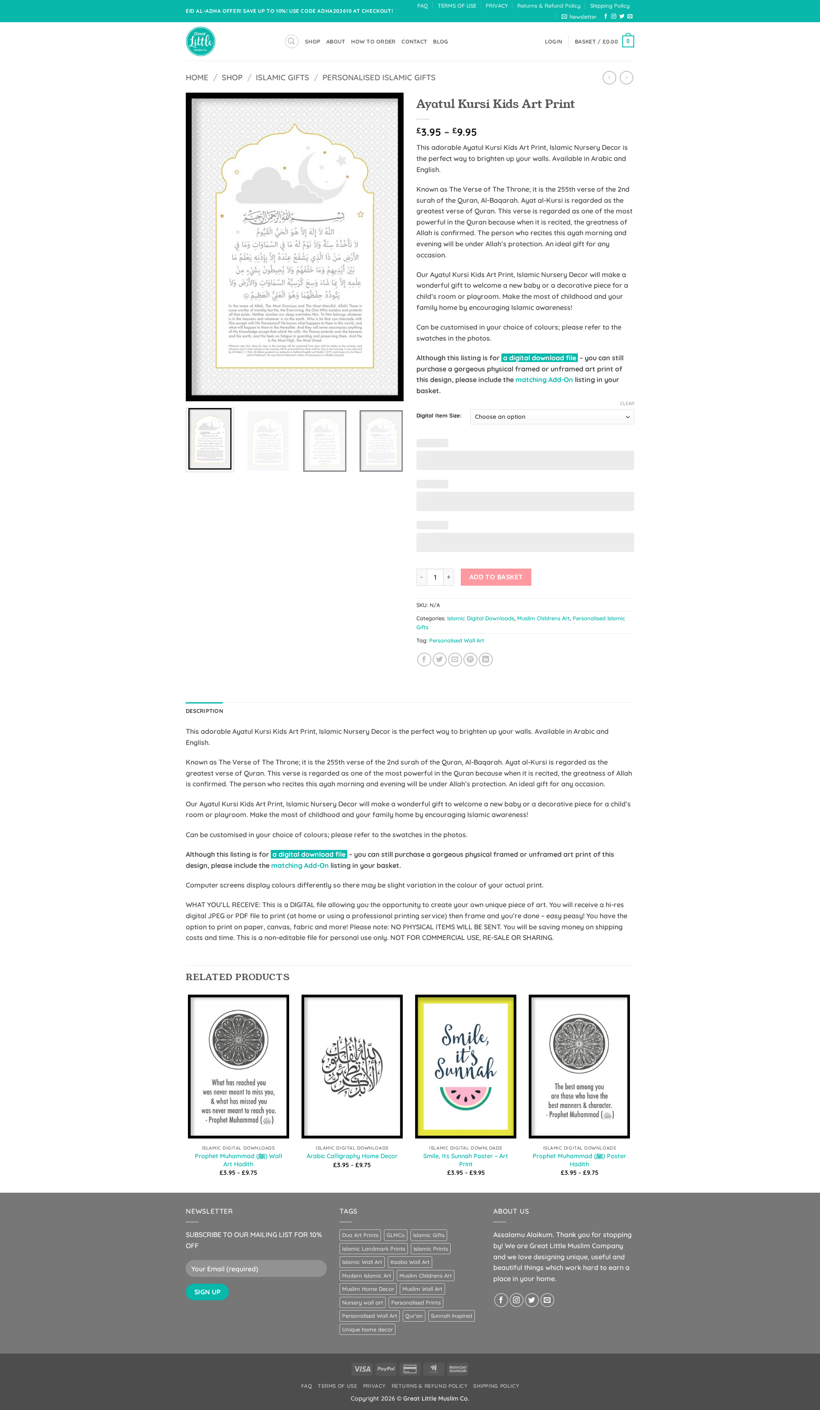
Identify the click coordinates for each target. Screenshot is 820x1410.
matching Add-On (544, 379)
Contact (414, 41)
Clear (627, 403)
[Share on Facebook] (424, 660)
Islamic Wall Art (362, 1261)
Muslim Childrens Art (543, 618)
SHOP (312, 41)
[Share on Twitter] (440, 660)
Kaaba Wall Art (410, 1261)
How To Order (373, 41)
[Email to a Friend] (455, 660)
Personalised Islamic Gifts (379, 77)
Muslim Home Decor (368, 1288)
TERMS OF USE (457, 5)
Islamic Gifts (282, 77)
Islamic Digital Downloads (480, 618)
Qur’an (414, 1315)
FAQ (422, 5)
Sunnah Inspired (451, 1315)
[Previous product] (626, 77)
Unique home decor (367, 1329)
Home (197, 77)
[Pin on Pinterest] (470, 660)
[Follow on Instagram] (613, 17)
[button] (579, 16)
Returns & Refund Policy (548, 5)
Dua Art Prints (360, 1235)
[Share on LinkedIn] (486, 660)
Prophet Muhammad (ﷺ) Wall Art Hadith (238, 1160)
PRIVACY (497, 5)
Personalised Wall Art (456, 640)
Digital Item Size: (439, 416)
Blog (440, 41)
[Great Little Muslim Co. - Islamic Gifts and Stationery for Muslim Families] (228, 41)
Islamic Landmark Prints (373, 1248)
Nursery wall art (362, 1302)
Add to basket (496, 576)
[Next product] (609, 77)
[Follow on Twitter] (621, 17)
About (335, 41)
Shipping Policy (610, 5)
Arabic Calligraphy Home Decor (352, 1156)
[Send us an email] (630, 17)
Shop (232, 77)
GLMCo (396, 1235)
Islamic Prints (430, 1248)
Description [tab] (204, 710)
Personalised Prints (416, 1302)
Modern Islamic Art (366, 1275)
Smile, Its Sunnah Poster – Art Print (465, 1160)
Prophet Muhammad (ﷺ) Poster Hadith (579, 1160)
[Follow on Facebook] (605, 17)
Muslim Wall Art (422, 1288)
